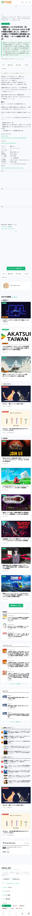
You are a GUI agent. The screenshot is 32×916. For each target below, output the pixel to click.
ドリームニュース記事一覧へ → (16, 268)
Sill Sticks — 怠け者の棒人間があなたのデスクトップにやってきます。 (16, 429)
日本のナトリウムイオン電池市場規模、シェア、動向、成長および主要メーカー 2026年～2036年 (18, 627)
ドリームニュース (5, 23)
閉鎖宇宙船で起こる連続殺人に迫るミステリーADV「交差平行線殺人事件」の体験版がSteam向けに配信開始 (16, 567)
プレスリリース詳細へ (6, 226)
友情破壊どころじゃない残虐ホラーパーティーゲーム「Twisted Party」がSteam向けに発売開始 (16, 539)
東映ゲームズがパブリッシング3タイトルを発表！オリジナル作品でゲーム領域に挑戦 (15, 375)
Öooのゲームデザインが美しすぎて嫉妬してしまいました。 (16, 320)
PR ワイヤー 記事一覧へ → (16, 721)
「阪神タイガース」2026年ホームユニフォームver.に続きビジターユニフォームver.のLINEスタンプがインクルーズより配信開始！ (19, 776)
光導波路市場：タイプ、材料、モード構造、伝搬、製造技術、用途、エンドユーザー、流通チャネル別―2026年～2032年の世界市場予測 (18, 635)
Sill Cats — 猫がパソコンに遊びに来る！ (13, 404)
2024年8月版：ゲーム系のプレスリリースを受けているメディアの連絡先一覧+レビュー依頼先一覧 (19, 737)
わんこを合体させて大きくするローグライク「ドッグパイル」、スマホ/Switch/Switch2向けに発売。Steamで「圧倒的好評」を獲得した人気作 (19, 747)
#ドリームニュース (20, 58)
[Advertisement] (16, 9)
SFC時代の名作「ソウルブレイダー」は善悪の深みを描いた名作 (19, 742)
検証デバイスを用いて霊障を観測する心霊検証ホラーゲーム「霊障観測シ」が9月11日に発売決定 (16, 513)
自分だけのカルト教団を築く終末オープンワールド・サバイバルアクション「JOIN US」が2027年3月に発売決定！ (16, 459)
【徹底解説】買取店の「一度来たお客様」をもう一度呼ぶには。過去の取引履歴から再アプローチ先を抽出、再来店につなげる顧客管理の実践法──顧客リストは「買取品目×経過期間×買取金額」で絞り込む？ (18, 653)
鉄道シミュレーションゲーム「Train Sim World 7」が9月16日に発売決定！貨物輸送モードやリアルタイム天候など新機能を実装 (16, 595)
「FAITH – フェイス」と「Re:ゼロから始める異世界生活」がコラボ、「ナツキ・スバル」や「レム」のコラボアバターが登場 (19, 766)
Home (2, 15)
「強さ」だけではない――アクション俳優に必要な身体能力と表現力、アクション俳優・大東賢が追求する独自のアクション (19, 781)
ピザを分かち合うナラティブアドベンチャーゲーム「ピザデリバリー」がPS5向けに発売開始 (16, 487)
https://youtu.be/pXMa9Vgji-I (8, 143)
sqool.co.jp (17, 883)
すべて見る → (26, 843)
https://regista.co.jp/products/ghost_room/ (12, 167)
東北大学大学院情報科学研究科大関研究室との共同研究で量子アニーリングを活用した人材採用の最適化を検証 (18, 715)
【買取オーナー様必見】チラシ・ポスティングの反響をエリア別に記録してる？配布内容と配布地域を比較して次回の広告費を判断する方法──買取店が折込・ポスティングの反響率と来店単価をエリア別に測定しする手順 (18, 676)
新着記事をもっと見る (16, 605)
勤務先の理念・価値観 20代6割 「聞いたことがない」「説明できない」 (18, 706)
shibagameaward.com (10, 883)
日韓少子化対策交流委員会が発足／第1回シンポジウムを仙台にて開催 (18, 698)
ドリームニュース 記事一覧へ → (16, 683)
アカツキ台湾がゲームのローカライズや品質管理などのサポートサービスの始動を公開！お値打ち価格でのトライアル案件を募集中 (16, 348)
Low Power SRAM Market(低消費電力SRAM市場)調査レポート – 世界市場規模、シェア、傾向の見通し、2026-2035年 (18, 619)
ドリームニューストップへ (7, 228)
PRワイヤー (10, 695)
